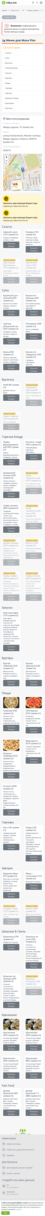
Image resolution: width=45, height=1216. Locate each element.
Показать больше (11, 244)
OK (5, 1213)
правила (19, 1209)
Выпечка (8, 63)
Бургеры (8, 78)
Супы (7, 58)
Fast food (8, 108)
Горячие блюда (11, 68)
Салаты (8, 53)
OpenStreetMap (35, 190)
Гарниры (8, 88)
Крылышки (9, 103)
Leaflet (25, 190)
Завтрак (8, 93)
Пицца (7, 83)
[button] (22, 169)
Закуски (8, 73)
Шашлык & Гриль (12, 98)
